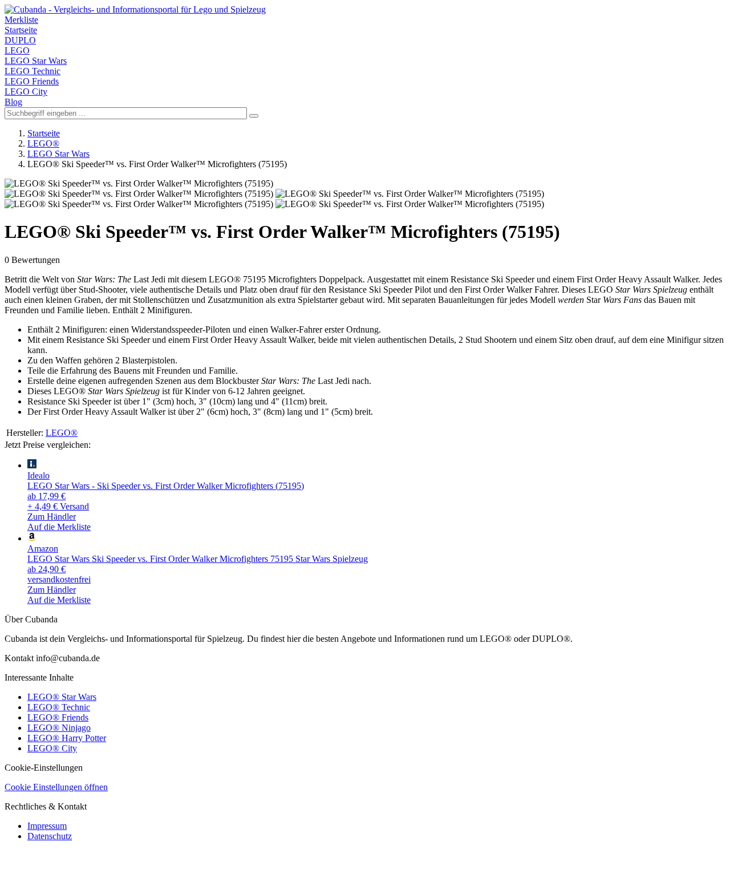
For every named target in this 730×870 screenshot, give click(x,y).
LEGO (17, 50)
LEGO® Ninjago (59, 728)
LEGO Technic (32, 71)
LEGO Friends (32, 81)
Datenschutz (49, 836)
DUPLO (20, 40)
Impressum (47, 826)
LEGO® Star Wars (61, 697)
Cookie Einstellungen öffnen (56, 787)
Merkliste (21, 20)
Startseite (21, 30)
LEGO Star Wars (36, 61)
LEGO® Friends (57, 717)
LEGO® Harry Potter (66, 738)
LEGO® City (52, 748)
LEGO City (26, 91)
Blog (13, 102)
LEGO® (43, 143)
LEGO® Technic (58, 707)
